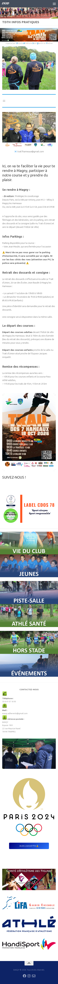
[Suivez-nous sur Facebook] (24, 976)
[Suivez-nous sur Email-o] (33, 976)
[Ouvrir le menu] (4, 101)
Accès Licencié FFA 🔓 (29, 846)
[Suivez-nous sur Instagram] (29, 976)
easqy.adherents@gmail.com (15, 713)
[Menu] (54, 3)
